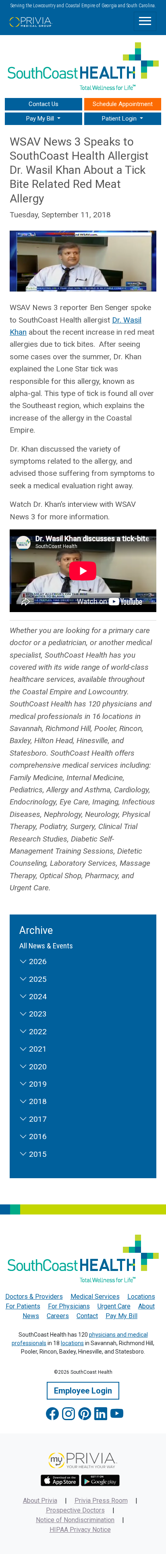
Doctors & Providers (34, 1296)
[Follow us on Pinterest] (84, 1414)
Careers (58, 1316)
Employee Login (83, 1391)
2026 (37, 961)
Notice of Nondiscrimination (75, 1520)
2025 (37, 979)
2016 (37, 1136)
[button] (43, 118)
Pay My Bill (121, 1316)
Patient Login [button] (120, 118)
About (146, 1306)
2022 (37, 1031)
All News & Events (46, 945)
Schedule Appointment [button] (123, 104)
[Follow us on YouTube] (116, 1414)
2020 (37, 1066)
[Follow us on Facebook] (52, 1414)
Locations (141, 1296)
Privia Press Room (101, 1500)
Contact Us (43, 104)
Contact (87, 1316)
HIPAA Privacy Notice (80, 1529)
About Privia (40, 1500)
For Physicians (69, 1306)
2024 (37, 996)
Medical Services (95, 1296)
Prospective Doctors (75, 1510)
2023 (37, 1014)
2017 (37, 1119)
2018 (37, 1101)
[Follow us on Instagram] (68, 1414)
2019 (37, 1084)
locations (72, 1343)
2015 (37, 1154)
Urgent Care (114, 1306)
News (31, 1316)
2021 (37, 1049)
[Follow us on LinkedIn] (100, 1414)
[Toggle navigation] (145, 21)
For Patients (23, 1306)
